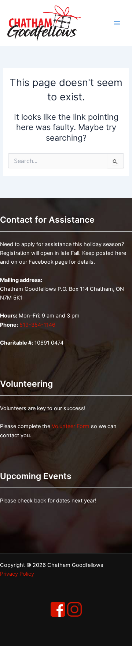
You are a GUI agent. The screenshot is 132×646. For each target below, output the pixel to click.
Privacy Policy (17, 574)
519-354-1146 (37, 325)
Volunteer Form (70, 426)
